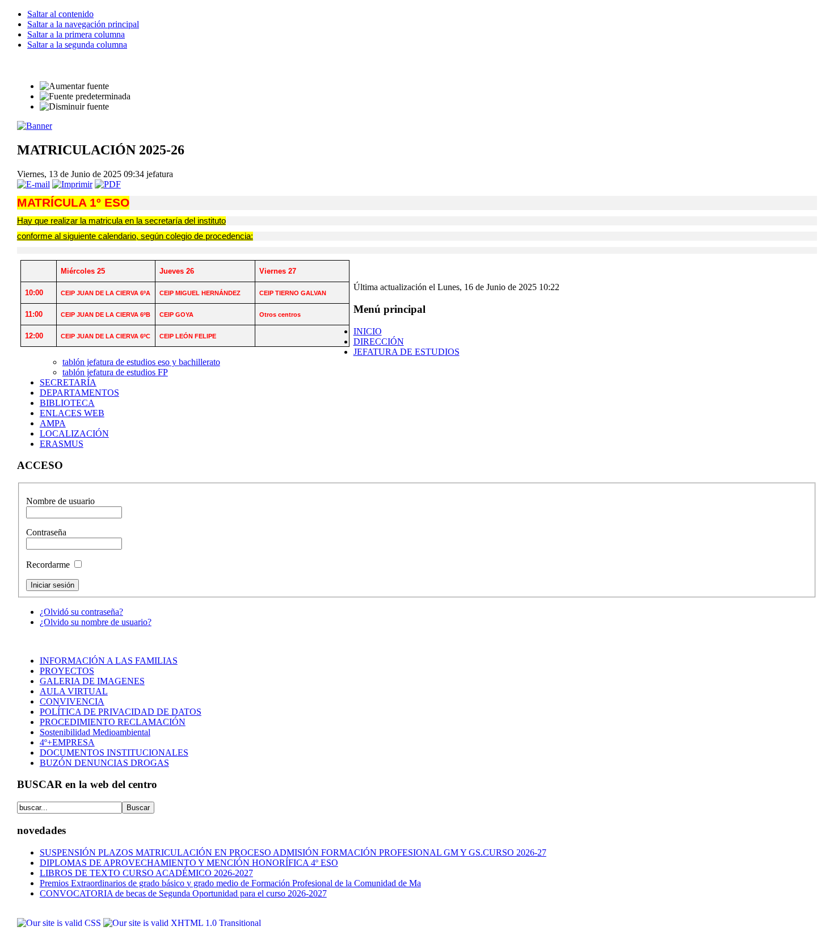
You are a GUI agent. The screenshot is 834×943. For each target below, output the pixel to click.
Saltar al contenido (60, 14)
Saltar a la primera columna (76, 34)
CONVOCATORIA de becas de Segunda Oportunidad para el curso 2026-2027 (183, 893)
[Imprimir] (72, 184)
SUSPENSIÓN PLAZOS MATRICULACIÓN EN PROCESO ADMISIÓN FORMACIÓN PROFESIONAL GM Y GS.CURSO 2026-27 (293, 852)
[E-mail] (33, 184)
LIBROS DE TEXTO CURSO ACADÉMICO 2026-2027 (146, 873)
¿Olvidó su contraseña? (81, 612)
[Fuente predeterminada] (85, 96)
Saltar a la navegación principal (83, 24)
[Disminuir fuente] (74, 107)
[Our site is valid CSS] (60, 923)
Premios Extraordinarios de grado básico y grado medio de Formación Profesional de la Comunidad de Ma (230, 883)
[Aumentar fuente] (74, 86)
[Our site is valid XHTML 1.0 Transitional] (182, 923)
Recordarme (49, 564)
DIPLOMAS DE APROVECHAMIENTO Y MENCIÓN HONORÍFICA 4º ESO (189, 862)
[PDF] (108, 184)
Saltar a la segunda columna (77, 44)
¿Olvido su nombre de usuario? (95, 622)
